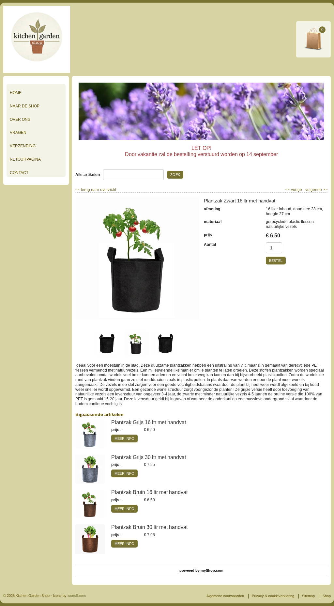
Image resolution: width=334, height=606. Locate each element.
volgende (316, 189)
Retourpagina (25, 159)
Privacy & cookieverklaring (273, 596)
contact (19, 172)
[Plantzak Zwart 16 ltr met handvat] (137, 258)
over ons (20, 119)
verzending (23, 146)
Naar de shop (24, 106)
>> (324, 189)
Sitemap (308, 596)
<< (288, 189)
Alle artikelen (87, 174)
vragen (18, 132)
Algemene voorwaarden (225, 596)
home (16, 92)
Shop (327, 596)
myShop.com (212, 570)
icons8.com (77, 596)
